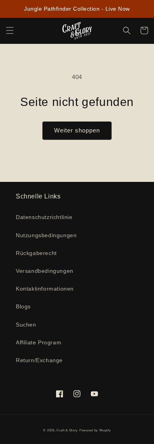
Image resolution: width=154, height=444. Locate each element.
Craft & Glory (67, 430)
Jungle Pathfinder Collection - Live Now (77, 9)
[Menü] (10, 30)
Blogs (23, 306)
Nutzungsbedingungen (46, 235)
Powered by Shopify (95, 430)
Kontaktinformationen (45, 288)
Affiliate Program (38, 342)
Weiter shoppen (77, 130)
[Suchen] (126, 30)
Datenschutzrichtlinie (44, 217)
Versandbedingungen (44, 271)
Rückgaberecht (36, 253)
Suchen (26, 324)
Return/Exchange (39, 360)
